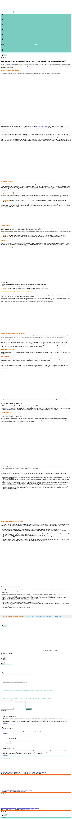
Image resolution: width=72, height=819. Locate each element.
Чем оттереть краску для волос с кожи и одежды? (15, 682)
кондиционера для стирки (41, 126)
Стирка (8, 17)
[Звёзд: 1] (11, 635)
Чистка (5, 14)
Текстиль (5, 19)
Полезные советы (7, 27)
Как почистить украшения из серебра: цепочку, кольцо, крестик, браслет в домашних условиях (23, 772)
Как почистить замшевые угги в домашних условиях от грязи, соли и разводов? (20, 808)
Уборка (8, 15)
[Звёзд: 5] (32, 645)
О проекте (5, 42)
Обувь (7, 20)
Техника (5, 25)
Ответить (5, 723)
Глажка (8, 23)
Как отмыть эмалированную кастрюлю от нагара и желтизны (18, 673)
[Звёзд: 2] (32, 635)
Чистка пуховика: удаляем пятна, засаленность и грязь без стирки (16, 790)
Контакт (5, 815)
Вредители (6, 24)
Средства (8, 18)
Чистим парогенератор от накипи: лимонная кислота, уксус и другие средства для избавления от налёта (28, 690)
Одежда (8, 22)
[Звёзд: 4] (11, 645)
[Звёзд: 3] (53, 635)
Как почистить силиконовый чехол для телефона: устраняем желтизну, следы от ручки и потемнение (27, 698)
